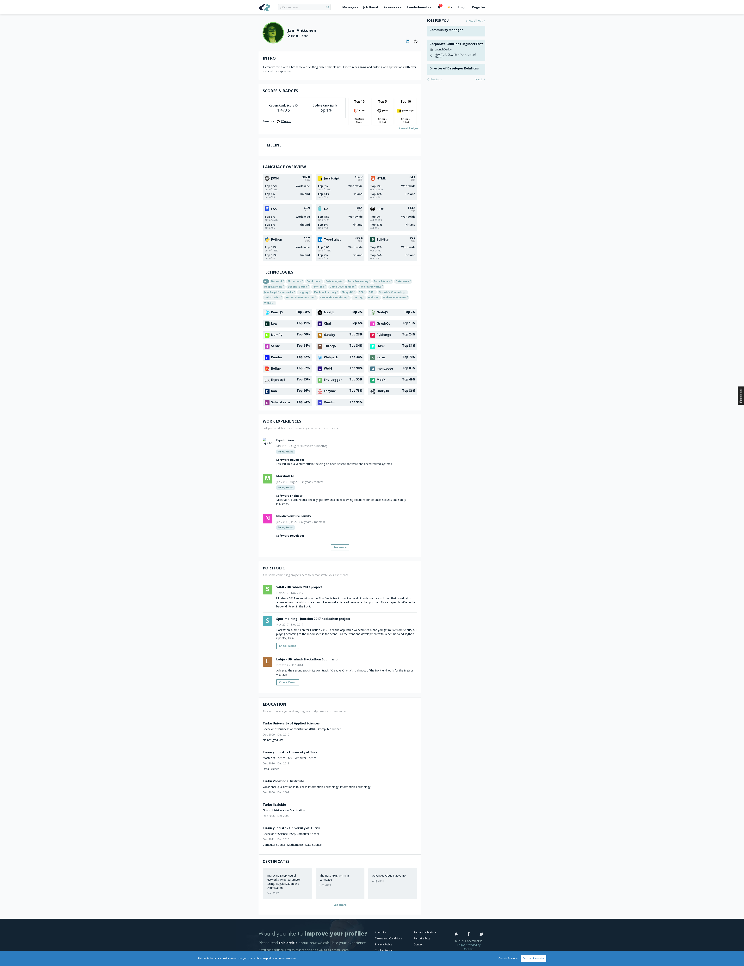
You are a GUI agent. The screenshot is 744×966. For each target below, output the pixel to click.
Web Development (395, 297)
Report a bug (422, 938)
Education (274, 704)
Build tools (314, 281)
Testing (358, 297)
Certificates (276, 861)
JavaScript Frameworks (279, 292)
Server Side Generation (301, 297)
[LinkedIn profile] (408, 41)
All (265, 281)
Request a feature (425, 932)
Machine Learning (326, 292)
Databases (403, 281)
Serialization (273, 297)
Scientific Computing (392, 292)
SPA (362, 292)
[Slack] (456, 934)
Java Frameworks (371, 286)
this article (288, 942)
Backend (277, 281)
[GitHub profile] (416, 41)
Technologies (278, 272)
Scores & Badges (280, 90)
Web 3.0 (373, 297)
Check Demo (287, 646)
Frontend (319, 286)
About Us (381, 932)
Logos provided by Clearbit (468, 947)
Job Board (370, 7)
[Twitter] (481, 934)
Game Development (343, 286)
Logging (304, 292)
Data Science (383, 281)
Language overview (284, 166)
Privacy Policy (383, 944)
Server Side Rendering (334, 297)
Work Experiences (282, 421)
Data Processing (359, 281)
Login (462, 7)
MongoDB (348, 292)
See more (340, 547)
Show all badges (408, 128)
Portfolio (274, 568)
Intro (269, 58)
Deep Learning (274, 286)
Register (478, 7)
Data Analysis (335, 281)
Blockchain (295, 281)
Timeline (272, 145)
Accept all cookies (533, 958)
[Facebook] (468, 934)
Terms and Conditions (389, 938)
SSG (372, 292)
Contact (419, 944)
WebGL (269, 303)
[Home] (268, 7)
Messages (350, 7)
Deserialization (298, 286)
